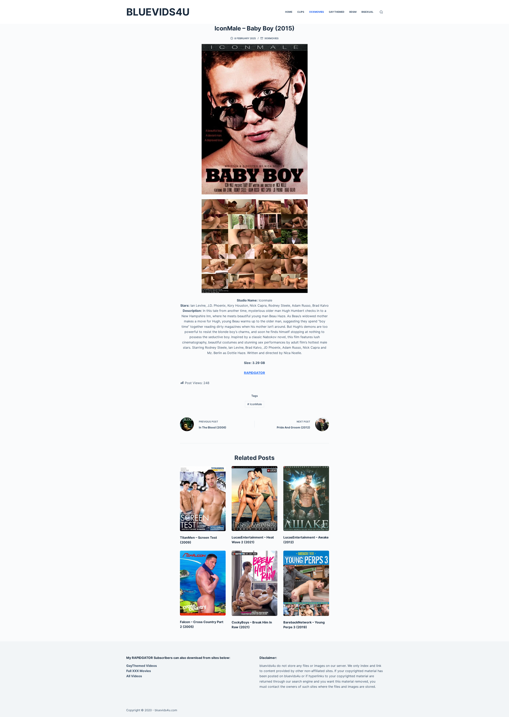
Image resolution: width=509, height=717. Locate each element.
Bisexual (367, 11)
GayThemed (336, 11)
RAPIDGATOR (254, 373)
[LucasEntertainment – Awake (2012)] (306, 498)
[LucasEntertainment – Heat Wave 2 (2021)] (254, 498)
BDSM (352, 11)
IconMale (254, 404)
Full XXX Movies (138, 671)
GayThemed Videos (141, 666)
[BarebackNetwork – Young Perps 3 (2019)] (306, 583)
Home (288, 11)
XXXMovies (316, 11)
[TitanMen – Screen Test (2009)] (203, 498)
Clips (300, 11)
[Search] (381, 12)
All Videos (134, 676)
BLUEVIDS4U (157, 12)
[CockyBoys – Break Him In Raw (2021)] (254, 583)
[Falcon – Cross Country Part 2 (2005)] (203, 583)
